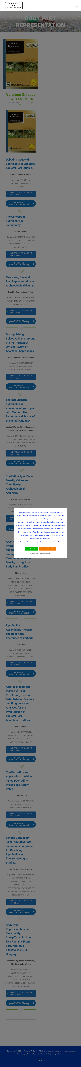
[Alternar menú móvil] (77, 6)
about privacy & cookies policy (40, 553)
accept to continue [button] (31, 549)
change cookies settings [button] (47, 549)
